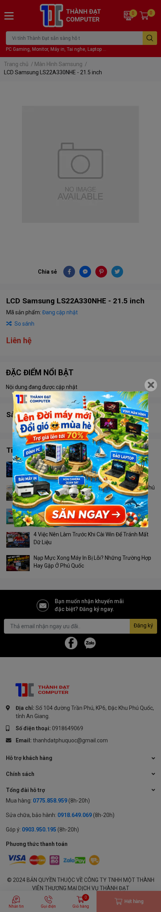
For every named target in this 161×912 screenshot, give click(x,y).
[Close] (151, 384)
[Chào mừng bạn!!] (80, 459)
